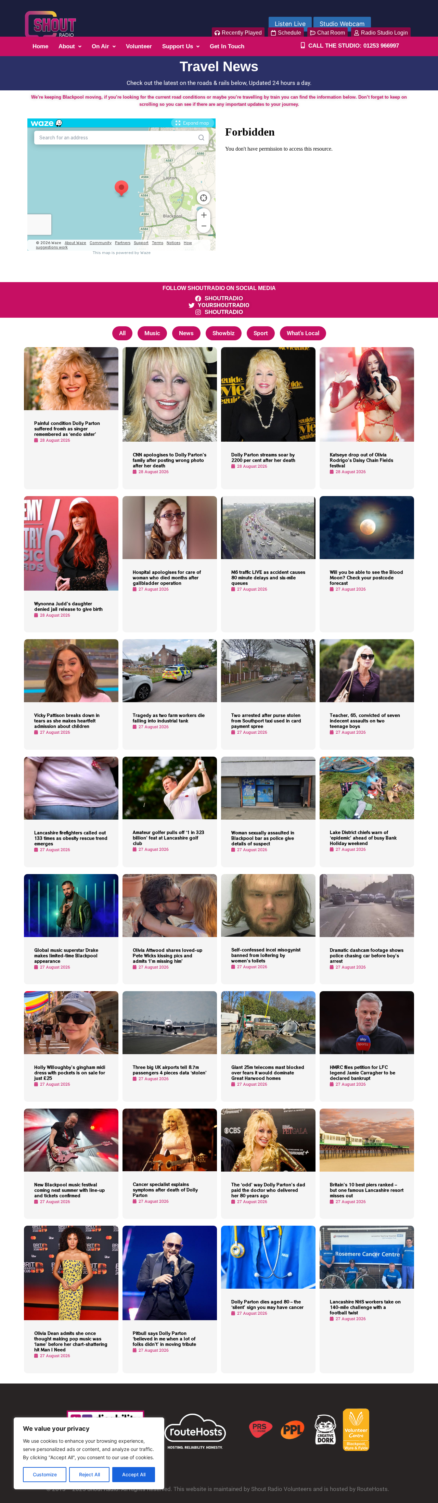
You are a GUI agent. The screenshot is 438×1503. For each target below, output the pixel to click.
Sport (261, 333)
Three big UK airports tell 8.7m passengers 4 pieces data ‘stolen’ (170, 1069)
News (186, 333)
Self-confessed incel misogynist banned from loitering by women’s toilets (265, 955)
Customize (45, 1474)
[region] (89, 1453)
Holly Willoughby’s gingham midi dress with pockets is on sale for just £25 (69, 1072)
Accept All (133, 1474)
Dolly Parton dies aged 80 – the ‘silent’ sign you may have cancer (267, 1304)
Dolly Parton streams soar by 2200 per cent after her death (263, 457)
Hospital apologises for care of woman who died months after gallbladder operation (167, 577)
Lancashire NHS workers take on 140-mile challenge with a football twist (365, 1307)
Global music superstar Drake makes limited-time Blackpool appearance (66, 955)
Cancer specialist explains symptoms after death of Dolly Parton (165, 1189)
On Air (100, 46)
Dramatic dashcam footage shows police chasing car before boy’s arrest (366, 955)
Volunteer (139, 46)
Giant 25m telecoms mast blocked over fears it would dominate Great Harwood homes (267, 1072)
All (122, 333)
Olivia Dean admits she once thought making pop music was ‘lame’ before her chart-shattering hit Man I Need (70, 1341)
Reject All (89, 1474)
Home (40, 46)
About (67, 46)
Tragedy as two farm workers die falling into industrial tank (169, 717)
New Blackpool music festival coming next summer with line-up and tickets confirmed (69, 1190)
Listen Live (290, 23)
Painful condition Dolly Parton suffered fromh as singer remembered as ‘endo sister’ (67, 428)
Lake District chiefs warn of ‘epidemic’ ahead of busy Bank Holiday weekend (363, 837)
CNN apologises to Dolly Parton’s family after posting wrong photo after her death (169, 460)
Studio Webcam (342, 23)
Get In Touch (227, 46)
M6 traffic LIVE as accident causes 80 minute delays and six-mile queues (268, 577)
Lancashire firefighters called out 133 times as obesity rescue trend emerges (70, 838)
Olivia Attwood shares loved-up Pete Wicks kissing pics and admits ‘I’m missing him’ (167, 955)
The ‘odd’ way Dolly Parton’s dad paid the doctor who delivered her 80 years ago (268, 1190)
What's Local (303, 333)
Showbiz (223, 333)
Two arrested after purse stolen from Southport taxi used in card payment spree (266, 720)
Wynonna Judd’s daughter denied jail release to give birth (68, 606)
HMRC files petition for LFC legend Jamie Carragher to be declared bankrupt (362, 1072)
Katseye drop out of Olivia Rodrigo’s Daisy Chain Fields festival (361, 460)
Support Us (177, 46)
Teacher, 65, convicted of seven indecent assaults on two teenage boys (365, 720)
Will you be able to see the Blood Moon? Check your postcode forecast (366, 577)
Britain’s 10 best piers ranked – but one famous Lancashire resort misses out (366, 1190)
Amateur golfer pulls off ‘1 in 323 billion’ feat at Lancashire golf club (168, 837)
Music (152, 333)
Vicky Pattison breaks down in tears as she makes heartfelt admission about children (67, 720)
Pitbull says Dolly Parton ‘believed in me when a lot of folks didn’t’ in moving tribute (164, 1338)
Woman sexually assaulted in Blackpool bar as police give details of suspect (262, 838)
